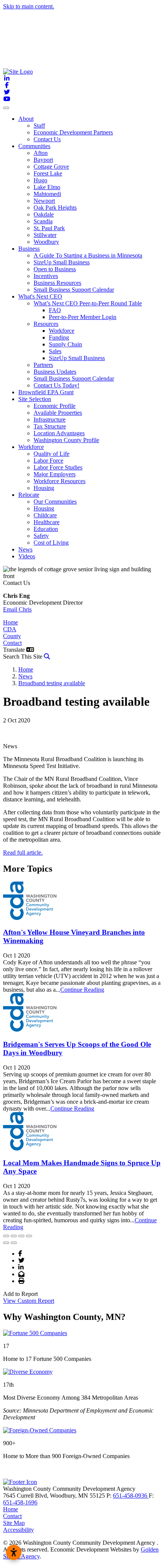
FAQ (55, 310)
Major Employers (55, 474)
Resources (46, 324)
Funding (59, 337)
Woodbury (46, 242)
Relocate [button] (28, 494)
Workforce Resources (59, 481)
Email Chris (17, 609)
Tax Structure (50, 426)
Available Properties (58, 412)
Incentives (46, 276)
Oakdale (44, 214)
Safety (41, 536)
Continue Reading (82, 989)
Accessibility (18, 1529)
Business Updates (55, 371)
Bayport (43, 159)
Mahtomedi (47, 194)
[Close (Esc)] (6, 1236)
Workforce (61, 330)
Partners (43, 365)
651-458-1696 (20, 1502)
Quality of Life (51, 453)
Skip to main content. (28, 6)
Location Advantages (59, 433)
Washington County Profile (66, 440)
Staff (39, 125)
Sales (55, 351)
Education (46, 529)
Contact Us (47, 139)
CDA (9, 629)
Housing (44, 488)
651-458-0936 (131, 1495)
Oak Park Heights (55, 207)
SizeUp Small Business (62, 262)
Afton (41, 153)
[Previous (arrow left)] (6, 1243)
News (25, 549)
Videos (26, 556)
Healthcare (46, 522)
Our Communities (55, 501)
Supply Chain (65, 344)
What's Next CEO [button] (40, 296)
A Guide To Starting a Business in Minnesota (88, 255)
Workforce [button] (31, 447)
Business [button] (29, 248)
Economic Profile (55, 406)
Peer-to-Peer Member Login (82, 317)
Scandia (43, 221)
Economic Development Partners (73, 132)
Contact (12, 643)
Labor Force (48, 460)
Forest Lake (48, 173)
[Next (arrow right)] (14, 1243)
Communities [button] (34, 146)
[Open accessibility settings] (13, 1552)
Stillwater (45, 235)
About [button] (26, 118)
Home (10, 622)
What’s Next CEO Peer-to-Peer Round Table (88, 303)
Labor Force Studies (58, 467)
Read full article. (23, 852)
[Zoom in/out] (29, 1236)
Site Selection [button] (34, 399)
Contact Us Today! (56, 385)
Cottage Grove (51, 166)
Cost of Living (51, 542)
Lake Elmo (47, 187)
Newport (44, 201)
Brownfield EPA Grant (46, 392)
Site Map (14, 1523)
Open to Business (55, 269)
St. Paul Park (49, 228)
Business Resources (57, 283)
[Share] (14, 1236)
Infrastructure (50, 419)
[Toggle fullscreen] (21, 1236)
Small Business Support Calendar (74, 289)
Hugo (40, 180)
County (12, 636)
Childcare (45, 515)
